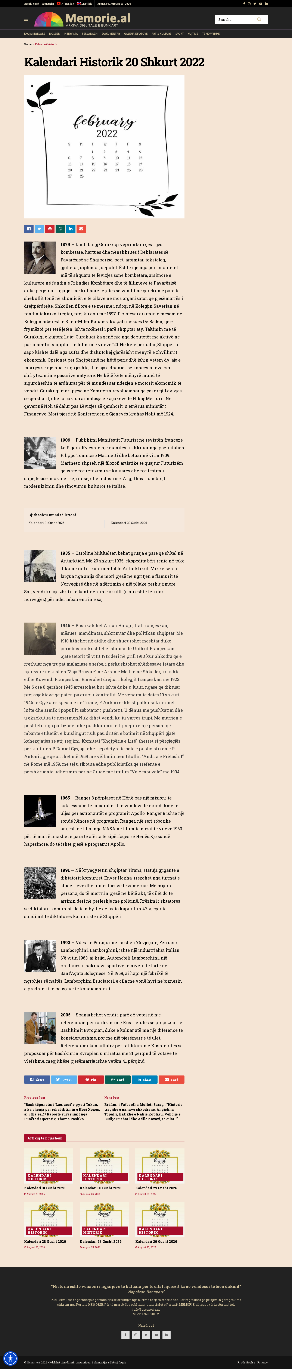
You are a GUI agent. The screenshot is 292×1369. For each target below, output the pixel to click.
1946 (65, 625)
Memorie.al (33, 1362)
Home (27, 44)
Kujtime (193, 34)
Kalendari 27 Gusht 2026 (101, 1241)
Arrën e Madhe (119, 671)
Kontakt (48, 3)
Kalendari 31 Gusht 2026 (46, 523)
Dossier (54, 34)
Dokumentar (111, 34)
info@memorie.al (146, 1309)
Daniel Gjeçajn (71, 748)
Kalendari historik (46, 44)
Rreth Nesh (32, 3)
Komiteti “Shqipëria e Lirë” (109, 741)
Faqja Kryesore (34, 34)
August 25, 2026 (35, 1193)
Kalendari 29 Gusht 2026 (156, 1188)
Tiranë (90, 702)
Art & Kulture (161, 34)
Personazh (89, 34)
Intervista (71, 34)
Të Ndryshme (211, 34)
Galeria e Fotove (135, 34)
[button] (10, 1358)
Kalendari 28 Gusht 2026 (45, 1241)
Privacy (262, 1362)
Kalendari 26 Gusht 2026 (156, 1241)
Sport (179, 34)
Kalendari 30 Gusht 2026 (129, 523)
